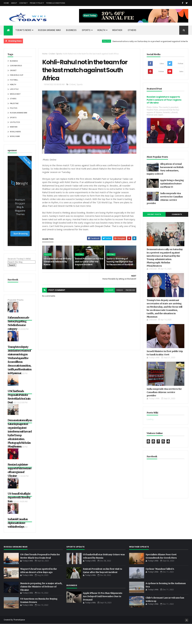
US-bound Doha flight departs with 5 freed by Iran (19, 497)
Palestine (14, 103)
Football (14, 80)
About (14, 3)
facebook (130, 290)
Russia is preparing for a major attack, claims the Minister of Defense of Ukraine (41, 586)
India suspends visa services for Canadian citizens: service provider (164, 392)
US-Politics (15, 122)
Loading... (151, 419)
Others (132, 30)
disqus (119, 290)
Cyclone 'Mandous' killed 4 (160, 569)
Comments (177, 214)
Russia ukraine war (49, 30)
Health (101, 30)
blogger (109, 290)
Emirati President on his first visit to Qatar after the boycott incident (89, 261)
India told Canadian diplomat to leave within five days (18, 522)
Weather (117, 30)
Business (71, 30)
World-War (15, 136)
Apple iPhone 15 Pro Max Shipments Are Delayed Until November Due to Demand (102, 596)
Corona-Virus (16, 66)
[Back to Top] (186, 620)
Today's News (23, 30)
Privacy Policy (37, 3)
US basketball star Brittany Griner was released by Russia (57, 261)
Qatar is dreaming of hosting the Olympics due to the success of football (119, 261)
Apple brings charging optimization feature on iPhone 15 (172, 183)
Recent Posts (154, 214)
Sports (86, 30)
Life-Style (14, 89)
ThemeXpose (19, 620)
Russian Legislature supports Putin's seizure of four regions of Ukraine (164, 99)
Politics (91, 41)
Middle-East (15, 94)
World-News (15, 132)
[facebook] (182, 3)
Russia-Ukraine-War (18, 113)
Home (6, 3)
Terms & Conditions (55, 3)
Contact (23, 3)
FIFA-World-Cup (16, 75)
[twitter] (186, 3)
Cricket (13, 70)
